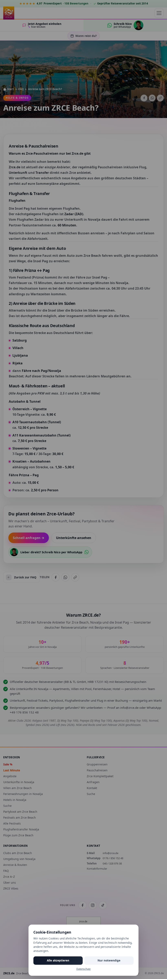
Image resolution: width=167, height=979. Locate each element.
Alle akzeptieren (58, 960)
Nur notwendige (109, 960)
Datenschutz (83, 969)
